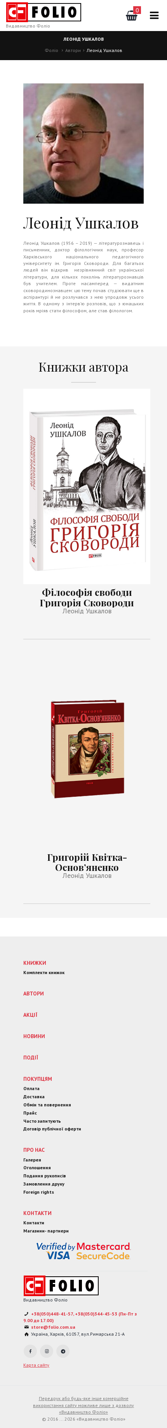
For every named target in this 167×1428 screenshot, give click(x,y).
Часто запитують (42, 1121)
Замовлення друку (43, 1184)
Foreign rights (38, 1192)
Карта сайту (36, 1365)
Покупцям (37, 1078)
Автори (73, 50)
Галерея (32, 1160)
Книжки (34, 962)
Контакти (37, 1213)
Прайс (30, 1113)
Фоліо (51, 50)
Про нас (34, 1149)
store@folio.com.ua (53, 1327)
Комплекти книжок (43, 972)
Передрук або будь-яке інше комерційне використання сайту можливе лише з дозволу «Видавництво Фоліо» (83, 1405)
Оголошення (37, 1167)
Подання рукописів (44, 1176)
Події (30, 1057)
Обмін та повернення (47, 1105)
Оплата (31, 1088)
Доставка (34, 1096)
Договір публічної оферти (52, 1129)
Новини (34, 1036)
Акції (30, 1014)
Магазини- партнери (46, 1231)
